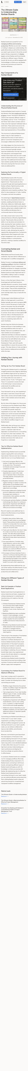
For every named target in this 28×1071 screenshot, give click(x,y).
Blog (2, 6)
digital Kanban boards (18, 198)
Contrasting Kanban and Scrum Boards (10, 250)
